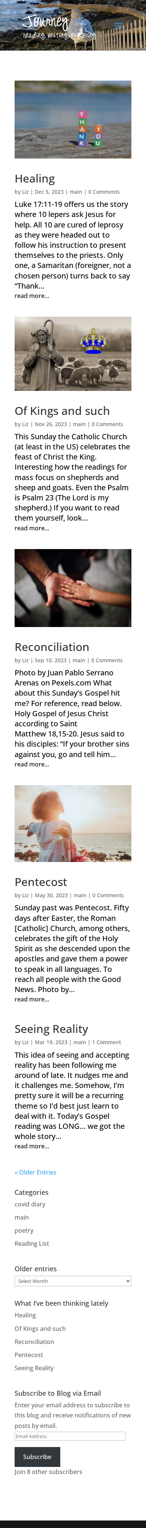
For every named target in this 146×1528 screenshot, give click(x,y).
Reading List (32, 1243)
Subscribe (37, 1457)
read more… (32, 296)
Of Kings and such (62, 410)
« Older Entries (36, 1172)
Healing (35, 178)
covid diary (30, 1204)
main (76, 191)
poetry (24, 1230)
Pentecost (41, 881)
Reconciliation (52, 646)
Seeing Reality (51, 1028)
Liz (25, 191)
